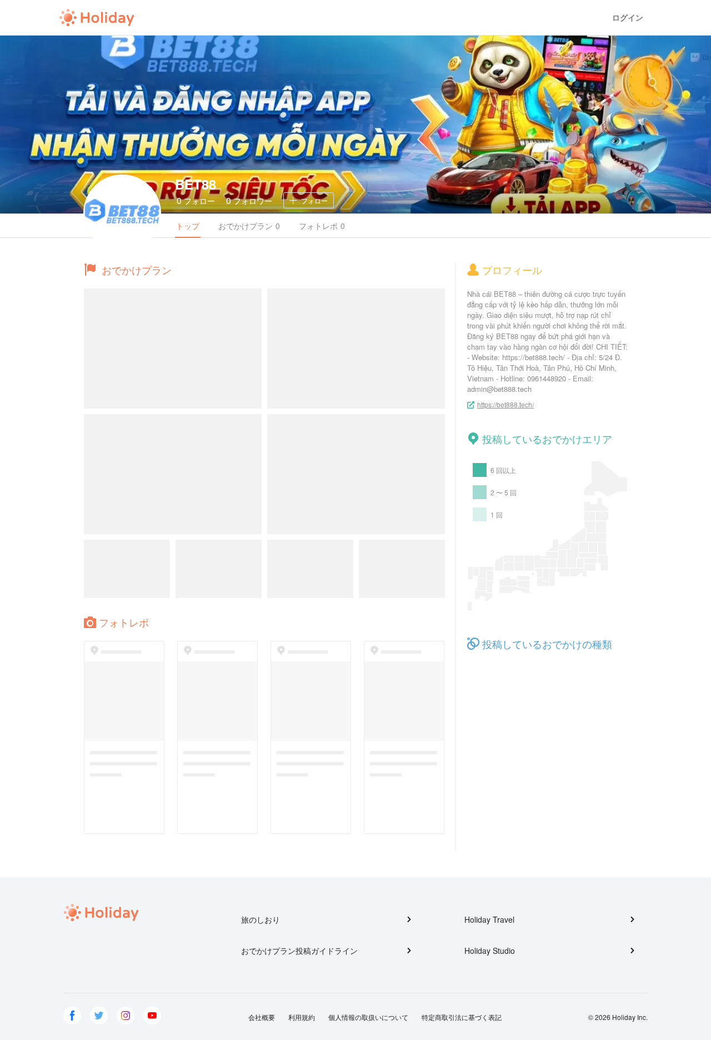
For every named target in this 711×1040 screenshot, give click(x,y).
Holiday (96, 18)
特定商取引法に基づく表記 (462, 1017)
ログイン (627, 17)
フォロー (196, 200)
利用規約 (301, 1017)
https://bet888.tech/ (505, 404)
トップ (187, 225)
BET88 (195, 184)
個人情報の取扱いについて (368, 1017)
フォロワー (249, 200)
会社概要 (261, 1017)
